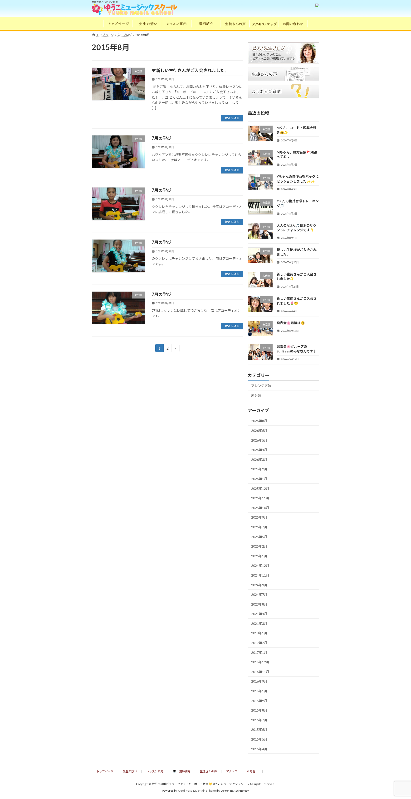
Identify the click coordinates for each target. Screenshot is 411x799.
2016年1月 (259, 691)
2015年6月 (259, 729)
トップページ (104, 771)
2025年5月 (259, 536)
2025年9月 (259, 517)
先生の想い (130, 771)
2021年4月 (259, 614)
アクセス (231, 771)
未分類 (256, 395)
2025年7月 (259, 527)
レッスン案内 (154, 771)
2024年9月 (259, 585)
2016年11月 (260, 672)
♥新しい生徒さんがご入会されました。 (190, 70)
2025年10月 (260, 508)
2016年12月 (260, 662)
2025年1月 (259, 556)
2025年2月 (259, 546)
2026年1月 (259, 479)
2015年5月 (259, 739)
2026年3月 (259, 459)
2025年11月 (260, 498)
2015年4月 (259, 749)
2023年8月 (259, 604)
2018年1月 (259, 633)
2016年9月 (259, 681)
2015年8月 (259, 710)
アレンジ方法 (261, 386)
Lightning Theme (206, 791)
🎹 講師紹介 (182, 771)
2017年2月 (259, 643)
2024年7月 (259, 594)
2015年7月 (259, 720)
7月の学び (164, 138)
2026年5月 (259, 440)
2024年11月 (260, 575)
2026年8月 (259, 421)
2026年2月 (259, 469)
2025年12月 (260, 488)
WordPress (184, 791)
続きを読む (232, 118)
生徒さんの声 (208, 771)
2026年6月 (259, 430)
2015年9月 (259, 701)
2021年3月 (259, 623)
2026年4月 (259, 450)
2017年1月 (259, 652)
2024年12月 (260, 565)
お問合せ (252, 771)
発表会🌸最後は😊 (291, 323)
